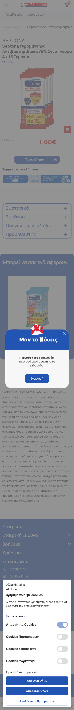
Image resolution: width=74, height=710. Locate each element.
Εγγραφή (37, 378)
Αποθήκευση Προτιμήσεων (37, 701)
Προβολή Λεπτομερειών (22, 672)
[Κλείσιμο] (64, 333)
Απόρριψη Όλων (37, 690)
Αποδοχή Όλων (37, 680)
